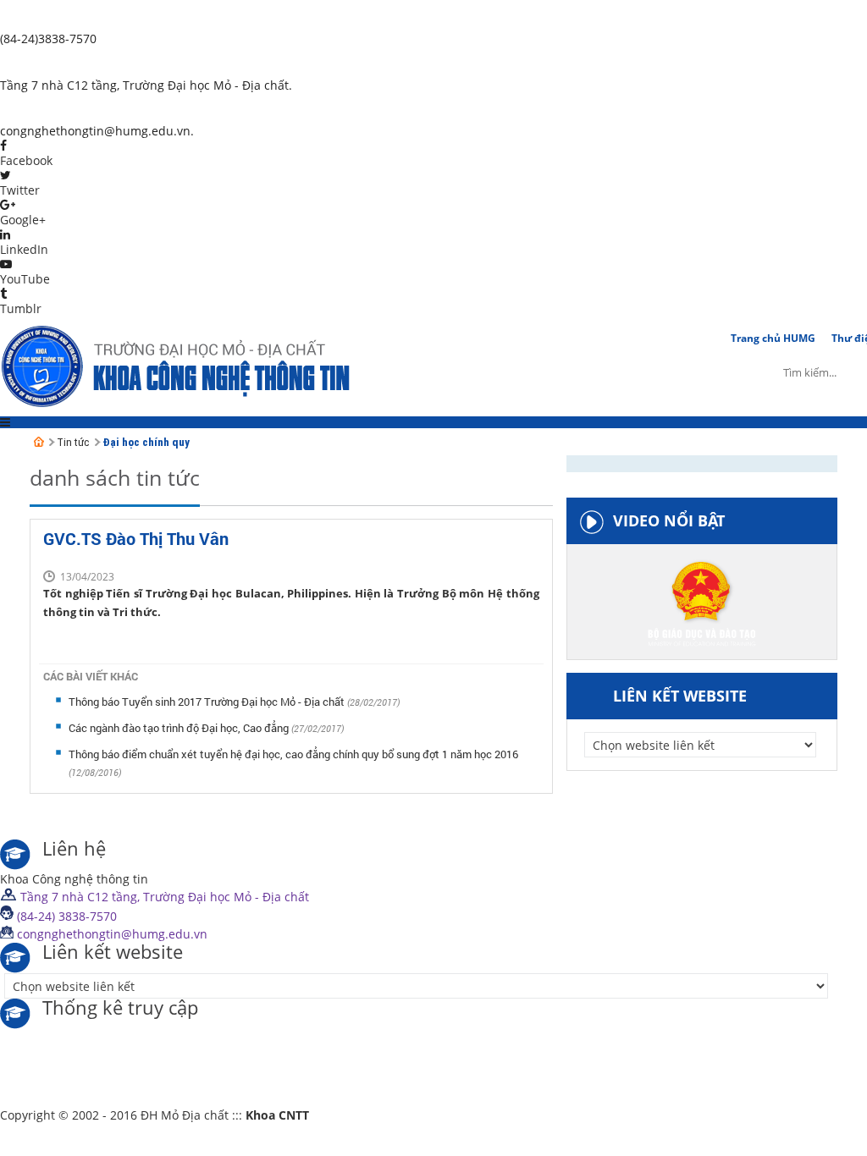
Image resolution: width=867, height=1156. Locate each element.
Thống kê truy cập (120, 1009)
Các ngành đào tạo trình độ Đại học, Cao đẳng (180, 727)
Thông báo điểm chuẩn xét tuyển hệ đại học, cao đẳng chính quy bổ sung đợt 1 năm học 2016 (293, 754)
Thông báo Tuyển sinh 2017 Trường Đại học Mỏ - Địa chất (208, 701)
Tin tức (73, 442)
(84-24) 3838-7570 (65, 916)
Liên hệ (74, 850)
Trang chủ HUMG (773, 338)
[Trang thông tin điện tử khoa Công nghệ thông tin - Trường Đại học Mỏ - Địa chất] (39, 442)
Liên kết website (680, 695)
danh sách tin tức (115, 477)
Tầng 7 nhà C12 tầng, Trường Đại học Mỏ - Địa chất (163, 897)
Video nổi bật (669, 520)
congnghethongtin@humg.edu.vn (110, 934)
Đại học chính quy (146, 442)
